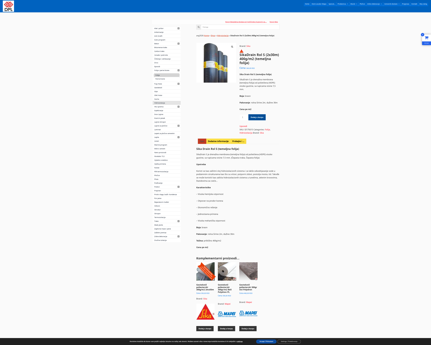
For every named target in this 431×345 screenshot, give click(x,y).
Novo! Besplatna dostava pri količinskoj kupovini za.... (232, 22)
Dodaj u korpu (257, 117)
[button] (232, 47)
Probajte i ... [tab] (238, 141)
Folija (267, 129)
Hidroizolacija (223, 35)
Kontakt (414, 4)
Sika (248, 46)
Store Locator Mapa (319, 4)
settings (240, 342)
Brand (353, 4)
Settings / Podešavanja (289, 341)
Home (307, 4)
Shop (213, 35)
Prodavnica (342, 4)
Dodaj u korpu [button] (205, 328)
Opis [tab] (202, 141)
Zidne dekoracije (373, 4)
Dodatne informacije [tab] (218, 141)
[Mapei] (227, 315)
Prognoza (405, 4)
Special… (332, 4)
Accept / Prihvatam (266, 341)
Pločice (362, 4)
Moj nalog (423, 4)
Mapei (228, 303)
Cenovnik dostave (390, 4)
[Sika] (205, 313)
